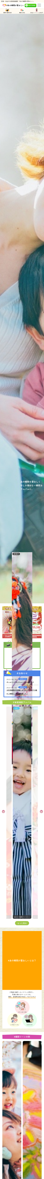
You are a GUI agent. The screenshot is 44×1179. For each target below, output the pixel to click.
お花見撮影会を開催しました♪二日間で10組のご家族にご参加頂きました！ (22, 692)
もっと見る (22, 923)
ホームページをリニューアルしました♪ (20, 682)
